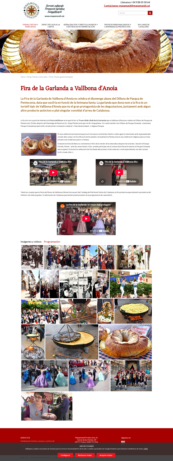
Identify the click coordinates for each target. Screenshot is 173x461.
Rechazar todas (85, 455)
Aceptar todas (106, 455)
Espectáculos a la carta (51, 25)
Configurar (65, 455)
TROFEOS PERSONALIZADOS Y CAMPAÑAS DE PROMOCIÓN (117, 25)
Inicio (23, 77)
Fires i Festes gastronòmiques (61, 77)
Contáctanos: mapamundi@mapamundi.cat (127, 5)
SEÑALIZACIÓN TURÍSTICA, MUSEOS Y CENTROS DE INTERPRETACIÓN (81, 25)
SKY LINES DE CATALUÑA (143, 25)
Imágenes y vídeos (31, 241)
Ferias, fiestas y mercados (30, 25)
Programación (52, 241)
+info (145, 448)
